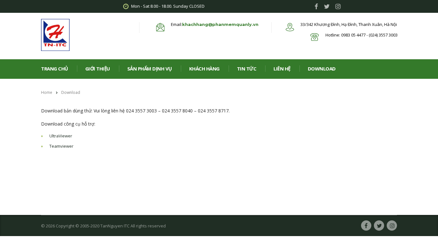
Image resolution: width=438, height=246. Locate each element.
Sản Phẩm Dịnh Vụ (149, 68)
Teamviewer (61, 146)
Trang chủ (54, 68)
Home (46, 92)
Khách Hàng (204, 68)
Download (322, 68)
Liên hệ (282, 68)
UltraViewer (60, 136)
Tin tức (247, 68)
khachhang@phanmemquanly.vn (220, 24)
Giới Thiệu (97, 68)
